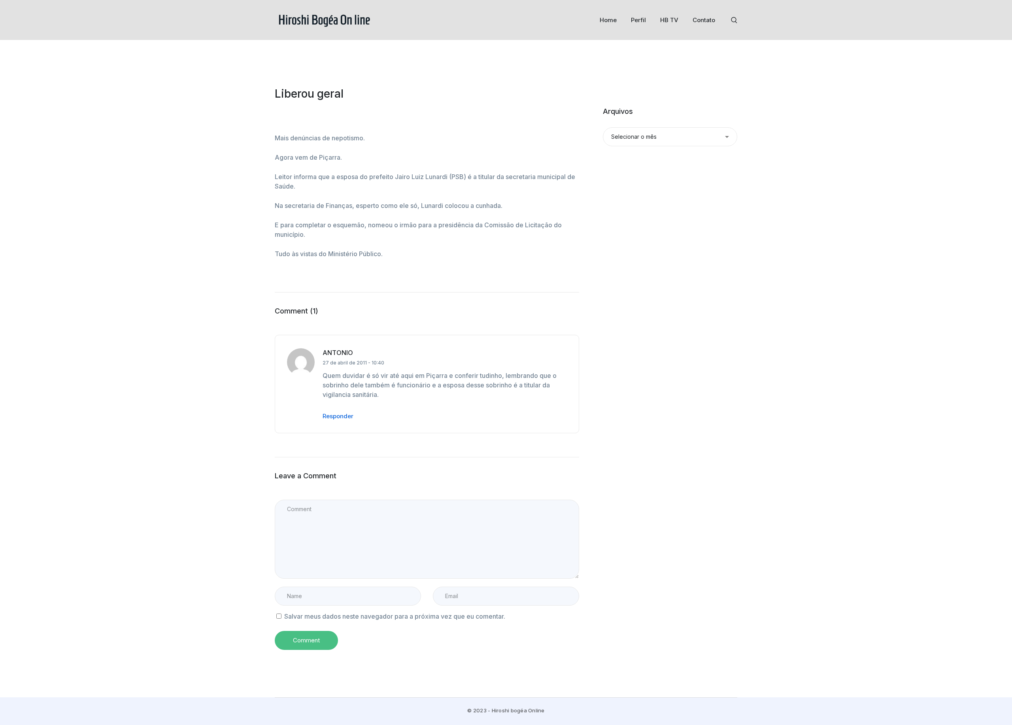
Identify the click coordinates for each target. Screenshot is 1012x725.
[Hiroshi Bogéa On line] (324, 19)
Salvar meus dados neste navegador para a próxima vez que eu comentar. (394, 616)
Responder (338, 416)
